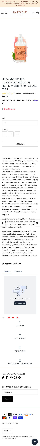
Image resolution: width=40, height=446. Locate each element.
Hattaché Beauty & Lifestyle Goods (17, 436)
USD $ (6, 431)
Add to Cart (20, 144)
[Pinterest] (19, 377)
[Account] (32, 12)
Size (3, 118)
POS (29, 436)
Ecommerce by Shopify (9, 438)
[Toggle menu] (2, 12)
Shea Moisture (9, 109)
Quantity (5, 129)
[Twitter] (3, 377)
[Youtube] (11, 377)
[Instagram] (15, 377)
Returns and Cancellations (10, 423)
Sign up (7, 399)
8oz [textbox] (5, 123)
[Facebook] (7, 377)
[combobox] (20, 122)
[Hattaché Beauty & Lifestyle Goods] (20, 13)
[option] (20, 48)
